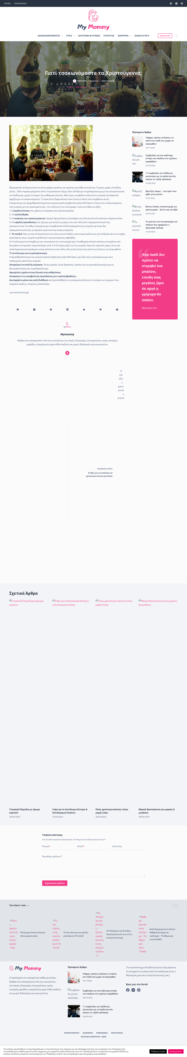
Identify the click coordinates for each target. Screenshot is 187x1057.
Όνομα (46, 846)
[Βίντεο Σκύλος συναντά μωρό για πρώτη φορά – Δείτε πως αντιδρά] (137, 210)
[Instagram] (176, 3)
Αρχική (7, 3)
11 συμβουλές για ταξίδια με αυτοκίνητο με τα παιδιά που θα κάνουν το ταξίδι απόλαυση (161, 176)
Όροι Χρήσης (117, 1033)
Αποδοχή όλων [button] (176, 1051)
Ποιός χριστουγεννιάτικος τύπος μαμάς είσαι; (32, 934)
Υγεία (69, 35)
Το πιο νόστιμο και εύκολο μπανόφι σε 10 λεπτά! (75, 934)
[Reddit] (84, 309)
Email (80, 846)
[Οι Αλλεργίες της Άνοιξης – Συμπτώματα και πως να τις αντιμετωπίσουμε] (100, 934)
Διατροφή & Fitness (89, 35)
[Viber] (100, 309)
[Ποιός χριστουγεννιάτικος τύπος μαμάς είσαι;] (115, 702)
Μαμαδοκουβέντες (49, 35)
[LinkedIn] (67, 309)
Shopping (123, 35)
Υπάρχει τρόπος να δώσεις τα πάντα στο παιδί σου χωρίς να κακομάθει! (159, 140)
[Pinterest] (182, 3)
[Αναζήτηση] (176, 35)
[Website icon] (67, 353)
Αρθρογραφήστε (71, 1033)
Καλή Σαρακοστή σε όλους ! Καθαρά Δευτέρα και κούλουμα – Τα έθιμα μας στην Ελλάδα (163, 934)
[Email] (117, 309)
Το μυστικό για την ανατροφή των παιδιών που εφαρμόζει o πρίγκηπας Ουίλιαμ (161, 224)
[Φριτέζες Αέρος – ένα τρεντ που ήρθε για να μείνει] (137, 194)
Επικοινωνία (20, 3)
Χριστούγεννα (107, 81)
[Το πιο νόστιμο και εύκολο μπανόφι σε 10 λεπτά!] (56, 934)
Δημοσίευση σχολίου (55, 883)
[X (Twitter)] (34, 309)
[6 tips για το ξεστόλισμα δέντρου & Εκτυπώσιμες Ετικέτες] (71, 702)
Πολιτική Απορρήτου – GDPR (93, 1037)
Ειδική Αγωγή (142, 35)
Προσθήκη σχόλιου (52, 856)
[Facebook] (171, 3)
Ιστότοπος (117, 846)
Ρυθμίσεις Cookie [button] (158, 1051)
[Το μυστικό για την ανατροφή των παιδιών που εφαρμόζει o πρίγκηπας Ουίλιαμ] (137, 225)
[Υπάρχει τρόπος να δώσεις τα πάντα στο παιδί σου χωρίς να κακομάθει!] (137, 141)
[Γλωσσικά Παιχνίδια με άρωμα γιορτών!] (28, 702)
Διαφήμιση (88, 1033)
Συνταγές (108, 35)
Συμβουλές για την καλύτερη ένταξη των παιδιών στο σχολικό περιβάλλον (161, 158)
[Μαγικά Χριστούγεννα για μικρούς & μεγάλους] (158, 702)
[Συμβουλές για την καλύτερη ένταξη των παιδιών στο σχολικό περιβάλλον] (137, 159)
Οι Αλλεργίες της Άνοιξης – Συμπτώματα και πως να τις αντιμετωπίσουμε (119, 934)
